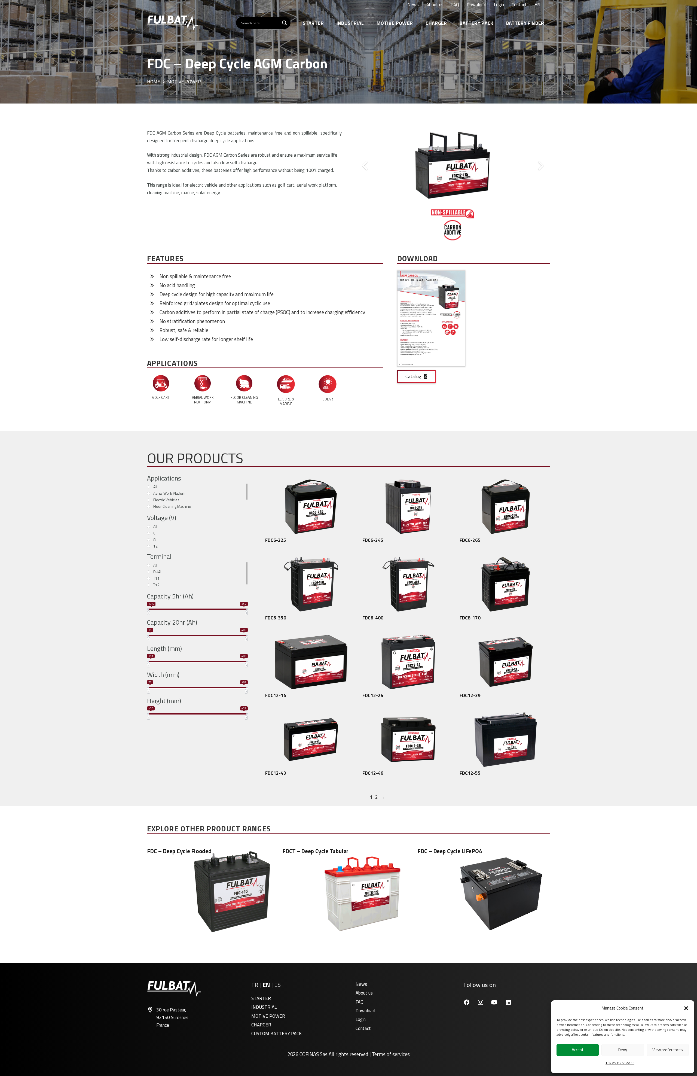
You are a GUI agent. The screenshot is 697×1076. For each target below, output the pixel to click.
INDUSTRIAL (264, 1007)
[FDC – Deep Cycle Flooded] (213, 891)
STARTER (261, 998)
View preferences (667, 1050)
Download (365, 1010)
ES (277, 984)
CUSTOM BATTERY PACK (276, 1033)
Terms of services (391, 1054)
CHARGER (261, 1024)
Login (361, 1019)
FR (254, 984)
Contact (363, 1028)
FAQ (359, 1001)
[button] (686, 1008)
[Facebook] (466, 1002)
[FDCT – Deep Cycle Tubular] (348, 891)
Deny (622, 1050)
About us (364, 992)
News (361, 984)
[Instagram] (480, 1002)
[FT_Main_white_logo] (172, 23)
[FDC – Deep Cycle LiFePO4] (483, 891)
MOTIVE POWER (268, 1016)
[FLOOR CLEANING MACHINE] (244, 384)
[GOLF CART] (161, 384)
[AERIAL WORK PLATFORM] (202, 384)
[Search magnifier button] (284, 23)
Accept (578, 1050)
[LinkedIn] (508, 1002)
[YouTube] (494, 1002)
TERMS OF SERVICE (620, 1063)
